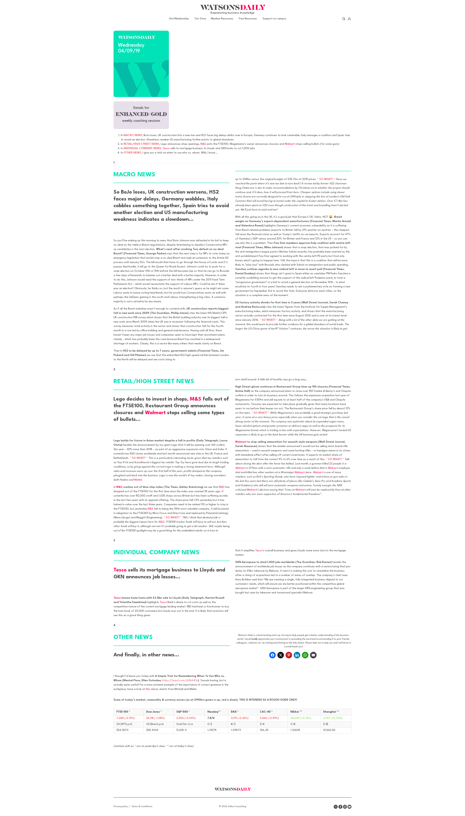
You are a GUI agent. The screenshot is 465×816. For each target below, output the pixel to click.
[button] (141, 115)
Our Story (200, 18)
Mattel (138, 480)
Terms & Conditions (141, 806)
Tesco (166, 148)
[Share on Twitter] (280, 655)
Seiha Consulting (237, 806)
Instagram (345, 807)
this (148, 689)
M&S (203, 144)
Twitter (336, 807)
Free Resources (248, 18)
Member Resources (222, 18)
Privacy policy (121, 806)
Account (349, 19)
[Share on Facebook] (272, 655)
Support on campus (274, 18)
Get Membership (179, 18)
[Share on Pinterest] (289, 655)
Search (344, 19)
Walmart (290, 144)
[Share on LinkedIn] (297, 655)
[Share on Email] (313, 655)
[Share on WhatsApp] (305, 655)
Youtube (349, 807)
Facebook (340, 807)
